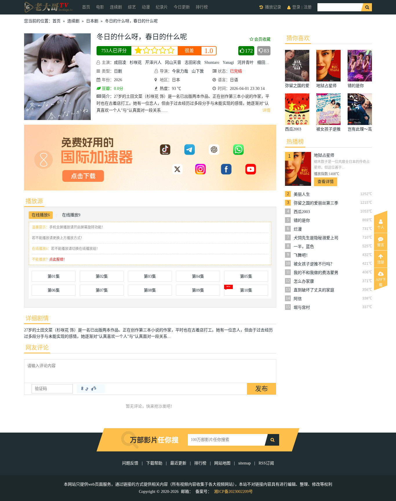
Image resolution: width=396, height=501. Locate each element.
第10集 (246, 290)
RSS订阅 (266, 463)
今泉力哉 (180, 71)
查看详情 (325, 181)
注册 (308, 7)
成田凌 (120, 62)
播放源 (34, 201)
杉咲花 (136, 62)
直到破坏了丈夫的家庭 (314, 290)
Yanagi (228, 62)
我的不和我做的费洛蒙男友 (316, 273)
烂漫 (298, 229)
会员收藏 (262, 39)
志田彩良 (193, 62)
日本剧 (92, 21)
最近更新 (178, 463)
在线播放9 (71, 215)
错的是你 (302, 220)
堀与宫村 (302, 307)
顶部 (380, 262)
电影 (100, 7)
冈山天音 (173, 62)
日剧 (118, 71)
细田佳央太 (267, 62)
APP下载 (381, 281)
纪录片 (162, 7)
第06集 (54, 290)
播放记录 (273, 7)
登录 (296, 7)
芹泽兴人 (153, 62)
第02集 (102, 276)
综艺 (132, 7)
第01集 (54, 276)
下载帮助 (154, 463)
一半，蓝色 (304, 246)
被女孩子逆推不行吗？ (314, 264)
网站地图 (222, 463)
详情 (266, 110)
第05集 (246, 276)
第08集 (150, 290)
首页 (86, 7)
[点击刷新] (91, 388)
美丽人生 (302, 194)
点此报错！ (58, 259)
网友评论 (37, 347)
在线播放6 (41, 215)
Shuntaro (211, 62)
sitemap (244, 463)
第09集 (198, 290)
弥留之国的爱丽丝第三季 (316, 203)
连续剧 (116, 7)
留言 (380, 245)
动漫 (146, 7)
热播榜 (295, 142)
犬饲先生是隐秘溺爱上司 (316, 238)
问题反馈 (130, 463)
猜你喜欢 (298, 38)
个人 (380, 228)
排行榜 (202, 7)
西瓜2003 (302, 212)
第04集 (198, 276)
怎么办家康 (304, 281)
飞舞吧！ (302, 255)
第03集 (150, 276)
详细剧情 (37, 318)
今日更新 (182, 7)
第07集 (102, 290)
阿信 (298, 299)
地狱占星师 (324, 155)
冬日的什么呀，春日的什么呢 (131, 21)
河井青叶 (245, 62)
